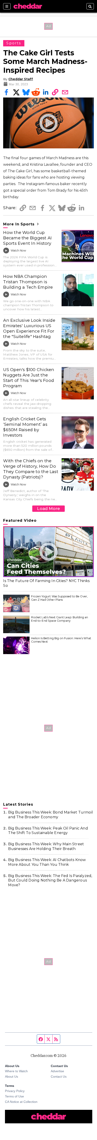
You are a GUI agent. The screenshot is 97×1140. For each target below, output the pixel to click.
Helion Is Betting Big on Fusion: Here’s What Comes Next (61, 640)
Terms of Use (14, 1096)
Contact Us (59, 1076)
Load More (48, 508)
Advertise (57, 1071)
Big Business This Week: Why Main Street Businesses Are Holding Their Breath (46, 846)
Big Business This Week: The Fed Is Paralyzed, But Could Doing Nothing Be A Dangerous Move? (50, 880)
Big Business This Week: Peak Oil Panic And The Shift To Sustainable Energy (48, 830)
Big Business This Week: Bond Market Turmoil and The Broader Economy (50, 814)
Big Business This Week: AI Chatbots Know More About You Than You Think (47, 862)
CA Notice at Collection (21, 1102)
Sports (13, 43)
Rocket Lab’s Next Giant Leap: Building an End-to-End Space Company (59, 619)
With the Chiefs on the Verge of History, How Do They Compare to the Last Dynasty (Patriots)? (30, 469)
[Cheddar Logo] (27, 6)
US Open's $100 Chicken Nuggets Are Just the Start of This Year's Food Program (28, 377)
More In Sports (19, 224)
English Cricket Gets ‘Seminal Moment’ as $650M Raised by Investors (25, 427)
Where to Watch (16, 1071)
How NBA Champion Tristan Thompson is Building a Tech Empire (28, 282)
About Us (11, 1076)
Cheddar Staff (20, 79)
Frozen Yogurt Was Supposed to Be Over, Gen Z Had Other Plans (59, 598)
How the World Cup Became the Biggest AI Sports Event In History (27, 238)
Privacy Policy (15, 1091)
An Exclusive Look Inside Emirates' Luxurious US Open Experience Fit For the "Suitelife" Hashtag (29, 328)
